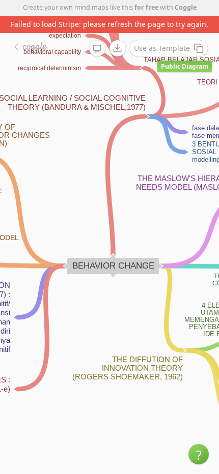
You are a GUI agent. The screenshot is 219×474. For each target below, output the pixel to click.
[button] (198, 454)
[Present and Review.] (97, 49)
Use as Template (162, 48)
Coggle (186, 7)
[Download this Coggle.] (118, 48)
